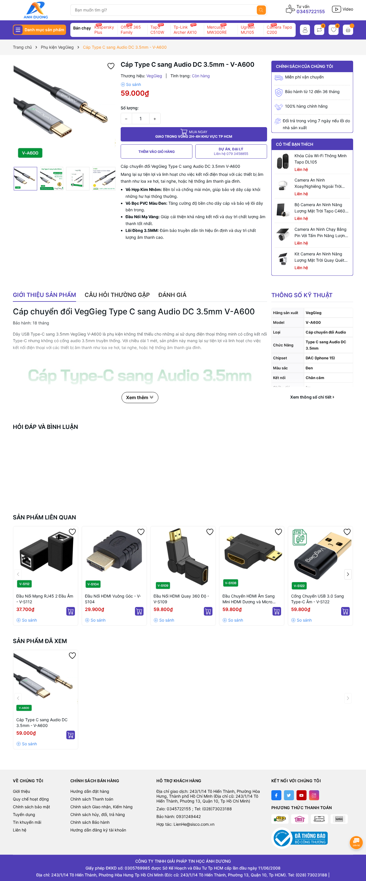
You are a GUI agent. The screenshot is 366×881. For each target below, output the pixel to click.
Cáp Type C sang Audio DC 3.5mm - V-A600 (41, 722)
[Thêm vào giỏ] (70, 611)
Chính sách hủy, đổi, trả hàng (97, 814)
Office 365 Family (131, 30)
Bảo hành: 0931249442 (178, 816)
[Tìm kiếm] (261, 10)
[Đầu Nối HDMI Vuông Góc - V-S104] (114, 559)
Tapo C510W (157, 30)
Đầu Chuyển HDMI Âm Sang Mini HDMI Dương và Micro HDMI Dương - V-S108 (248, 599)
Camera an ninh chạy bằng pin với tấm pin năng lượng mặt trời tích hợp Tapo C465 (322, 233)
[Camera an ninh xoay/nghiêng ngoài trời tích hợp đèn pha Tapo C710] (283, 185)
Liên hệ (19, 829)
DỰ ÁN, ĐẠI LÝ (231, 151)
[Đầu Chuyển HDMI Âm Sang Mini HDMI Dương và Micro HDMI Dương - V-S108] (252, 559)
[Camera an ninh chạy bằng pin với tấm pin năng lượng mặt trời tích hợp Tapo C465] (283, 234)
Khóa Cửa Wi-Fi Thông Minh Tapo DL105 (321, 158)
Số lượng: (130, 107)
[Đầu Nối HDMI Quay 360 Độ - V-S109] (183, 559)
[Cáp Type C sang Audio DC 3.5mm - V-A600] (45, 682)
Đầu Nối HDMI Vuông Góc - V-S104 (113, 599)
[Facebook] (276, 795)
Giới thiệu (21, 791)
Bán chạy (82, 27)
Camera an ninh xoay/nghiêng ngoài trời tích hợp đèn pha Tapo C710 (322, 184)
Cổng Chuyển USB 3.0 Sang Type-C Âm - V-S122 (317, 599)
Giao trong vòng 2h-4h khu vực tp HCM (193, 134)
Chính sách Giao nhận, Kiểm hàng (101, 806)
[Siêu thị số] (39, 10)
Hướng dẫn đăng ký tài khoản (98, 829)
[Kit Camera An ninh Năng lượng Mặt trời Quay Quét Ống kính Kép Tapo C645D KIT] (283, 259)
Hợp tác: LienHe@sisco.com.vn (185, 824)
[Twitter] (289, 795)
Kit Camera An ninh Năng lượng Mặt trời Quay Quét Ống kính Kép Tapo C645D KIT (320, 257)
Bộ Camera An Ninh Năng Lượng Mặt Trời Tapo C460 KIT (320, 208)
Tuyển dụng (24, 814)
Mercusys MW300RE (217, 30)
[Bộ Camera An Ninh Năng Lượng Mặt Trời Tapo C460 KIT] (283, 210)
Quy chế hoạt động (31, 799)
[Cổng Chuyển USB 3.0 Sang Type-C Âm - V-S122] (320, 559)
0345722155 (311, 11)
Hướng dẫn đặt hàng (89, 791)
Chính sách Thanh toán (91, 799)
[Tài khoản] (305, 30)
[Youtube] (302, 795)
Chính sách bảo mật (31, 806)
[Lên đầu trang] (357, 857)
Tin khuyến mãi (27, 822)
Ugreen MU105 (247, 30)
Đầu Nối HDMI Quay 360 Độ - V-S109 (181, 599)
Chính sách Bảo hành (90, 822)
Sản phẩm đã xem (40, 641)
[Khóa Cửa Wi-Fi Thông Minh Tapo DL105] (283, 161)
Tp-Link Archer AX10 (185, 30)
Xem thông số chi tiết (311, 397)
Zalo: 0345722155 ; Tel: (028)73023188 (194, 808)
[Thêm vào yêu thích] (111, 65)
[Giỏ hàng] (348, 30)
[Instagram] (314, 795)
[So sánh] (131, 84)
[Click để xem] (64, 112)
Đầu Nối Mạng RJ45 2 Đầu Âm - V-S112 (44, 599)
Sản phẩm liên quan (44, 517)
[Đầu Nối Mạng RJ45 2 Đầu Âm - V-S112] (45, 559)
